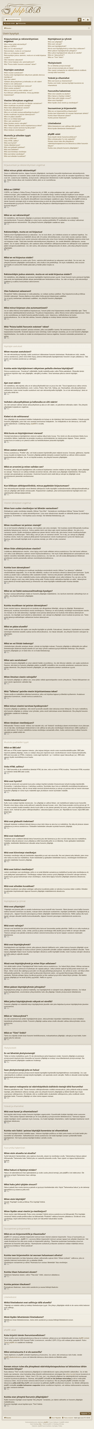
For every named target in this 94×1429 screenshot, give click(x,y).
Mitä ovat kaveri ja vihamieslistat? (60, 81)
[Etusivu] (22, 9)
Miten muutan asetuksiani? (13, 73)
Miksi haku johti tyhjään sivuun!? (59, 98)
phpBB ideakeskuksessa (13, 1357)
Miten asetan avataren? (12, 88)
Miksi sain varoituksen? (12, 121)
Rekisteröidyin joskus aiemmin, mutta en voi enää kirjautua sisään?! (25, 56)
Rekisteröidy (22, 23)
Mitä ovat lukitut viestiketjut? (14, 154)
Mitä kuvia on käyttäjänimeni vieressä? (18, 86)
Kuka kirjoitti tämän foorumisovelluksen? (62, 137)
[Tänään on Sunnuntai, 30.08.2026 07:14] (89, 28)
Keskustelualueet (14, 20)
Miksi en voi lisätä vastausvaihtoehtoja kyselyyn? (21, 112)
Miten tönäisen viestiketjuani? (14, 130)
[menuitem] (79, 19)
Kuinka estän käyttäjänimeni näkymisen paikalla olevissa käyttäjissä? (24, 76)
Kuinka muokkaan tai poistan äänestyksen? (19, 114)
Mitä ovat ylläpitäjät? (55, 42)
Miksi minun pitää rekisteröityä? (15, 44)
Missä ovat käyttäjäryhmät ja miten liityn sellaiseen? (66, 48)
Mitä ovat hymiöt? (10, 143)
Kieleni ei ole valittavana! (13, 84)
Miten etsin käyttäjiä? (55, 100)
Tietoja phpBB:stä (10, 1342)
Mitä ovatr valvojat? (55, 44)
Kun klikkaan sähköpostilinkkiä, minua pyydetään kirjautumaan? (21, 94)
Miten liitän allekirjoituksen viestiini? (16, 108)
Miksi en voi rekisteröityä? (13, 49)
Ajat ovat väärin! (10, 79)
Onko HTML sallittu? (11, 141)
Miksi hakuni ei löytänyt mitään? (59, 96)
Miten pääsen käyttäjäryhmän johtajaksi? (62, 51)
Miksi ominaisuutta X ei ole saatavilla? (61, 139)
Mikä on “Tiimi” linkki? (55, 57)
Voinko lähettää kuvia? (12, 145)
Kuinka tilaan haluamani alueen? (59, 115)
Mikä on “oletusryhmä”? (56, 55)
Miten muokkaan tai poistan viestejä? (17, 105)
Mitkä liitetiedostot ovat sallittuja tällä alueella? (64, 126)
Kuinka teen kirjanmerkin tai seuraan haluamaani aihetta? (68, 113)
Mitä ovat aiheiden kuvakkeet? (15, 156)
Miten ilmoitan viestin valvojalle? (15, 123)
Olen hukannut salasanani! (13, 60)
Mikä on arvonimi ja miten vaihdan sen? (18, 90)
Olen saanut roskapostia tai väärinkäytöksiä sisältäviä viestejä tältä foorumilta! (67, 71)
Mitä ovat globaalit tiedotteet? (14, 147)
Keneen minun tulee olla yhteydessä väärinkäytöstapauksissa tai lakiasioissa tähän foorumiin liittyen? (68, 143)
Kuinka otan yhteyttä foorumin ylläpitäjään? (63, 148)
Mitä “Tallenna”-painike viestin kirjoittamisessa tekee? (23, 125)
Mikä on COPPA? (10, 46)
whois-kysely (70, 1374)
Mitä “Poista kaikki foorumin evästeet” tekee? (20, 64)
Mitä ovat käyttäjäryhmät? (57, 46)
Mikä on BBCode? (10, 138)
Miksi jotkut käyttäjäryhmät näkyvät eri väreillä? (65, 53)
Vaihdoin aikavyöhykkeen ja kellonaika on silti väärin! (23, 82)
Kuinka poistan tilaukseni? (57, 118)
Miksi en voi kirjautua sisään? (14, 53)
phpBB (33, 424)
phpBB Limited (84, 1338)
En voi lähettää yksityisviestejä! (59, 66)
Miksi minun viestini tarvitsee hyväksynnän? (19, 128)
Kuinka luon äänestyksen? (13, 110)
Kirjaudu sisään (10, 23)
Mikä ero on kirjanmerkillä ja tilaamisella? (62, 111)
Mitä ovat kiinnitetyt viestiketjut (15, 152)
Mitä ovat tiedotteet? (11, 149)
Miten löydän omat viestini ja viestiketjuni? (63, 103)
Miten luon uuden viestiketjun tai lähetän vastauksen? (23, 103)
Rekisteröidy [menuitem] (88, 20)
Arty (40, 1424)
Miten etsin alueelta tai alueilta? (59, 94)
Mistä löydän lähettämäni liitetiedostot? (62, 128)
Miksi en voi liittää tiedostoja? (14, 119)
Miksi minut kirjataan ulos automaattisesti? (19, 62)
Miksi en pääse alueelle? (13, 117)
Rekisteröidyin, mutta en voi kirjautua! (17, 51)
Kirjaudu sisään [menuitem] (84, 20)
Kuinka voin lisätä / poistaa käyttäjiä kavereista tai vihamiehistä (66, 84)
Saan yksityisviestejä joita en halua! (60, 68)
